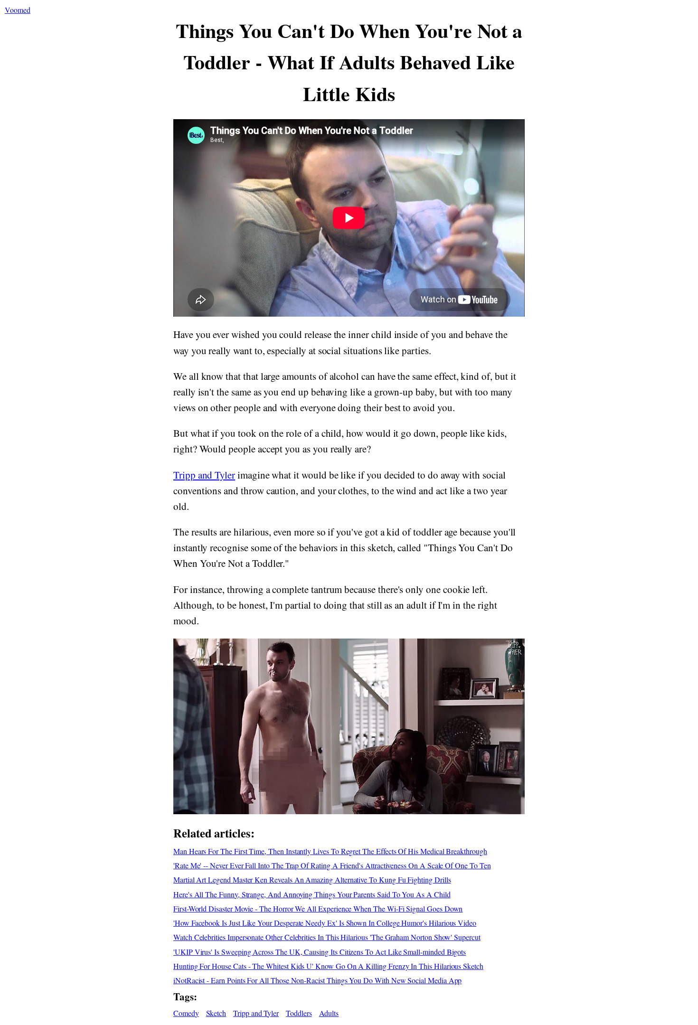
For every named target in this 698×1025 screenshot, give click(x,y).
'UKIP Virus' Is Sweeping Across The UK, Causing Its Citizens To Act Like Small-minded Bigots (319, 952)
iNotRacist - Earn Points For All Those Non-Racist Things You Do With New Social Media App (317, 980)
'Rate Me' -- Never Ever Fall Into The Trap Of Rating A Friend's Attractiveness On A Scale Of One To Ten (332, 865)
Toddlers (299, 1013)
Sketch (216, 1013)
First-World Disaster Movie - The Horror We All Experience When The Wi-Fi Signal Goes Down (317, 908)
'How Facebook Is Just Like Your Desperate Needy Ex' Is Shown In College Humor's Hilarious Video (324, 923)
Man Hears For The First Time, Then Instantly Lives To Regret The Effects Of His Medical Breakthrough (330, 851)
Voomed (17, 10)
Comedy (186, 1013)
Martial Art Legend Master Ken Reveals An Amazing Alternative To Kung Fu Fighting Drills (312, 879)
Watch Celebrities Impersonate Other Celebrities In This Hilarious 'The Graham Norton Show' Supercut (327, 937)
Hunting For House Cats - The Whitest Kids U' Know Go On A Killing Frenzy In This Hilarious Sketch (328, 966)
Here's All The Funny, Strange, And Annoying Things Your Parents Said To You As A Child (312, 894)
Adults (329, 1013)
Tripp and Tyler (204, 474)
